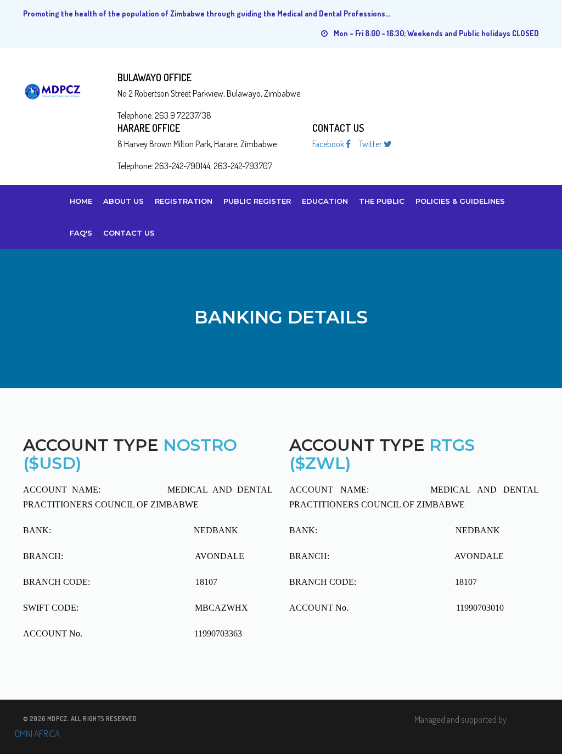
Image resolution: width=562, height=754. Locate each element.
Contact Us (129, 232)
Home (81, 201)
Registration (183, 201)
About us (123, 201)
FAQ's (81, 232)
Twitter (371, 144)
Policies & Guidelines (460, 201)
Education (325, 201)
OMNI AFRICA (37, 733)
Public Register (257, 201)
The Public (381, 201)
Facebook (329, 144)
